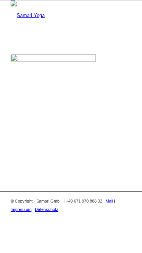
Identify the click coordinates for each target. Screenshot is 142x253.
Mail (109, 201)
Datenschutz (46, 209)
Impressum (21, 209)
